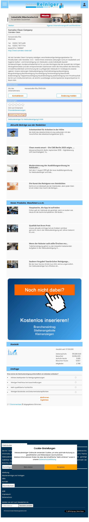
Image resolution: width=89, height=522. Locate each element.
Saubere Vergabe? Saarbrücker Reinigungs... (49, 261)
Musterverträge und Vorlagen (13, 475)
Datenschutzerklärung (47, 459)
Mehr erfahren (28, 467)
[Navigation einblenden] (4, 5)
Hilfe (3, 478)
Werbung (5, 472)
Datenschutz (7, 497)
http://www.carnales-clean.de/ (20, 51)
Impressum (6, 494)
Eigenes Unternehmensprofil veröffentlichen (64, 25)
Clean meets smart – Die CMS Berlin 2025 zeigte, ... (51, 147)
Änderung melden (68, 96)
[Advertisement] (44, 424)
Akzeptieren (61, 467)
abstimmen (44, 397)
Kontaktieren (17, 96)
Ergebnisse (44, 400)
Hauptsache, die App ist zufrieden (44, 207)
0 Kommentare (15, 404)
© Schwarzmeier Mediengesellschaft (15, 511)
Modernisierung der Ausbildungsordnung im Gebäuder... (49, 166)
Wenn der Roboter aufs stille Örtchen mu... (48, 243)
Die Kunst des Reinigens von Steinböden (47, 183)
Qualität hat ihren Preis (39, 225)
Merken (11, 25)
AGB (3, 491)
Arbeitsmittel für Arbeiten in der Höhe (46, 129)
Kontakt (5, 482)
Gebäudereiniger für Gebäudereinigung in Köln (25, 119)
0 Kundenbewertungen (17, 110)
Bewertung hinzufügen (17, 115)
